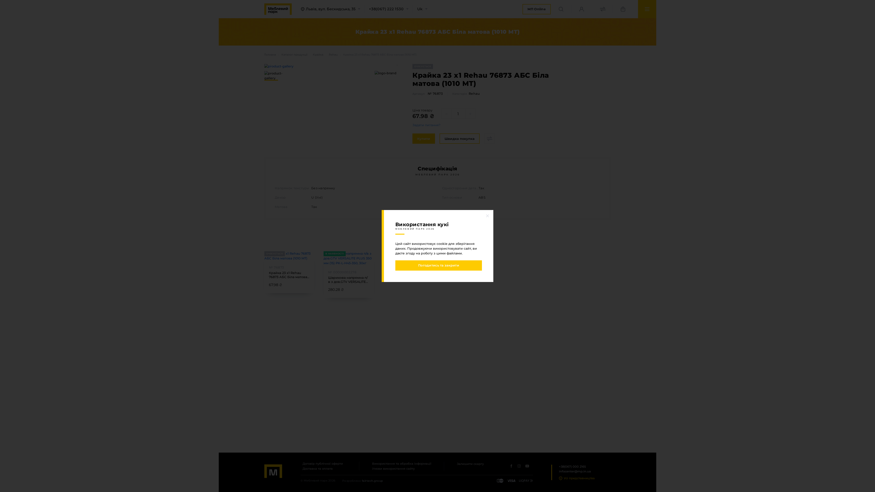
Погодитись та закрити (438, 265)
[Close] (487, 215)
